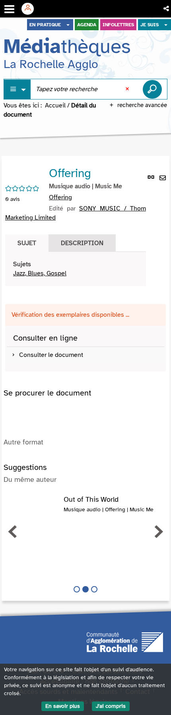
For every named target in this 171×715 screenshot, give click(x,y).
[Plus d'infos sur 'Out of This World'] (34, 504)
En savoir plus (62, 706)
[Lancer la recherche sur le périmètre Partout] (152, 89)
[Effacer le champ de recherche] (128, 89)
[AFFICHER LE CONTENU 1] (77, 589)
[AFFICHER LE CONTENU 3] (94, 589)
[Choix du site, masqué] (68, 24)
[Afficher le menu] (9, 9)
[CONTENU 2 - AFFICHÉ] (85, 589)
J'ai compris (111, 706)
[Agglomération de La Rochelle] (125, 641)
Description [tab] (82, 243)
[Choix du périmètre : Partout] (17, 89)
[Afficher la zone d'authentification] (30, 9)
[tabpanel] (75, 269)
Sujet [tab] (26, 243)
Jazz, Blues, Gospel (39, 273)
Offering (60, 197)
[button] (167, 9)
